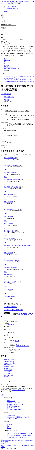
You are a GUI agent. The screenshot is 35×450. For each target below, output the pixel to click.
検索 (19, 3)
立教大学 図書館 (8, 289)
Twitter (9, 428)
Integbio (29, 51)
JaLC (4, 46)
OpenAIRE (7, 55)
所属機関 (3, 28)
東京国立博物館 (8, 223)
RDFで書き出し (8, 365)
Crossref (15, 46)
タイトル (3, 17)
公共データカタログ (19, 55)
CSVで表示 (7, 373)
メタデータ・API (12, 418)
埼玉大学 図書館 (8, 194)
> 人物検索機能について (14, 68)
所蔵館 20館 (7, 94)
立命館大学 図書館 (9, 296)
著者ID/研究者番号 (6, 24)
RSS (8, 426)
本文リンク (4, 41)
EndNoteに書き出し (9, 361)
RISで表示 (7, 368)
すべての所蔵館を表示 (10, 307)
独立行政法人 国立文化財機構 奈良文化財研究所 (18, 245)
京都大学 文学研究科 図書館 (12, 179)
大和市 (17, 344)
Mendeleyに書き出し (10, 363)
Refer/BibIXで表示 (9, 366)
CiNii (2, 94)
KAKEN (17, 51)
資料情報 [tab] (6, 100)
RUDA (23, 48)
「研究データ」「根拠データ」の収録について (17, 79)
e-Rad (23, 51)
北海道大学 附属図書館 (10, 267)
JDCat (29, 48)
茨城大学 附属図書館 (10, 158)
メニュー (14, 3)
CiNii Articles (11, 50)
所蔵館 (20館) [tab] (8, 101)
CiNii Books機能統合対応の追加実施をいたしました (19, 81)
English (6, 11)
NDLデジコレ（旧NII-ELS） (10, 48)
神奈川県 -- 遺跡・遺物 (22, 346)
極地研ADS (20, 53)
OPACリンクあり (28, 155)
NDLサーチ (29, 46)
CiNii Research (11, 415)
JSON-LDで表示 (8, 375)
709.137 (17, 341)
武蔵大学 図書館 (8, 274)
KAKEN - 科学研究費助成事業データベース (19, 434)
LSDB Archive (11, 53)
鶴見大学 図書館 (8, 216)
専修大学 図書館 (8, 202)
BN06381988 (10, 324)
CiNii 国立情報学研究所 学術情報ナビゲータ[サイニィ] (16, 1)
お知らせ (9, 425)
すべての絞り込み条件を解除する (13, 310)
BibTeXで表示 (8, 370)
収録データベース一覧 (13, 402)
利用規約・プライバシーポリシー (17, 404)
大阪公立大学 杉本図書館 (11, 165)
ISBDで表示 (7, 377)
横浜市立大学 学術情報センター (13, 282)
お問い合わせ (11, 407)
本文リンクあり (7, 43)
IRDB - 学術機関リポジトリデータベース (19, 435)
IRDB (9, 46)
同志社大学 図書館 (9, 238)
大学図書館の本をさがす (11, 8)
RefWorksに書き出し (10, 359)
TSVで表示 (7, 371)
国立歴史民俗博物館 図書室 (12, 187)
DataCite (22, 46)
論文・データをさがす (10, 6)
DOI (2, 34)
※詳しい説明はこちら (18, 390)
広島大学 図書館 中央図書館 (12, 260)
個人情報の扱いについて (14, 406)
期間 (2, 37)
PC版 (2, 395)
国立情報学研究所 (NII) (14, 409)
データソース (4, 44)
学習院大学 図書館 (9, 172)
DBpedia (10, 51)
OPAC (5, 162)
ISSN (2, 31)
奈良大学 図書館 (8, 253)
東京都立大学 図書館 (10, 231)
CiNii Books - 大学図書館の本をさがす (18, 417)
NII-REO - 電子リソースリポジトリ (17, 437)
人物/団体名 (4, 21)
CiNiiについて (11, 401)
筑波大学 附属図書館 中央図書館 (13, 209)
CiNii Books (20, 50)
